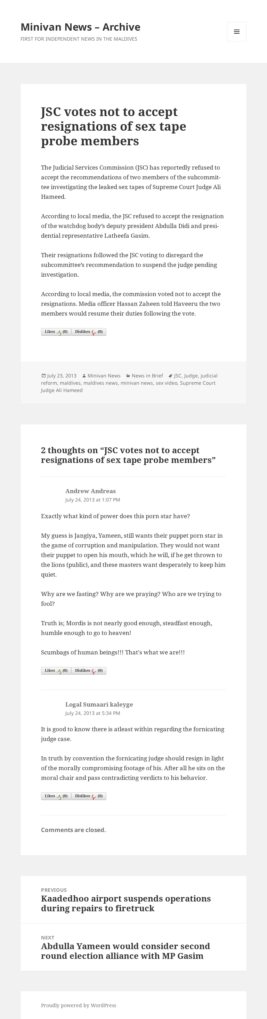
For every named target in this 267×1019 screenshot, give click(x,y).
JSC (177, 375)
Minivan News (104, 375)
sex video (166, 383)
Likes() (56, 331)
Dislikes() (89, 331)
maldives (70, 383)
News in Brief (147, 375)
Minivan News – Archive (80, 26)
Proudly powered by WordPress (78, 1005)
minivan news (137, 383)
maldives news (100, 383)
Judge (191, 375)
